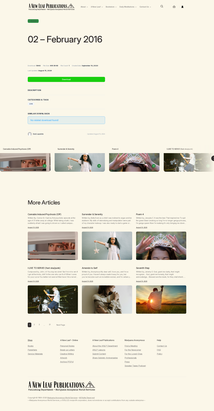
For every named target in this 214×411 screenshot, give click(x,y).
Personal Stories (67, 346)
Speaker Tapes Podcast (135, 366)
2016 (31, 104)
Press (127, 362)
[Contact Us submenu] (150, 7)
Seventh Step (142, 268)
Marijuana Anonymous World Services (62, 398)
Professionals (131, 358)
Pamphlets (32, 350)
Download (66, 79)
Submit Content (99, 354)
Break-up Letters (67, 350)
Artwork (63, 358)
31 (50, 324)
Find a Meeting (131, 346)
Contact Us (162, 346)
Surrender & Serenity (66, 149)
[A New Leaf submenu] (102, 7)
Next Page (60, 325)
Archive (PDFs (66, 362)
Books (30, 346)
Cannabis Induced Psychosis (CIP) (17, 149)
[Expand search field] (161, 7)
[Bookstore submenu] (116, 7)
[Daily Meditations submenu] (136, 7)
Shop (30, 340)
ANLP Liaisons (98, 350)
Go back (34, 21)
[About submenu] (87, 7)
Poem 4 (115, 149)
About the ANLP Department (105, 346)
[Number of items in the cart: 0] (174, 6)
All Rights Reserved (87, 398)
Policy (159, 354)
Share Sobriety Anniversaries (105, 358)
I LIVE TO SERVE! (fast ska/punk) (180, 149)
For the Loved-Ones (133, 354)
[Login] (182, 6)
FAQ (159, 350)
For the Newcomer (133, 350)
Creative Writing (67, 354)
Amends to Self (89, 268)
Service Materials (35, 354)
